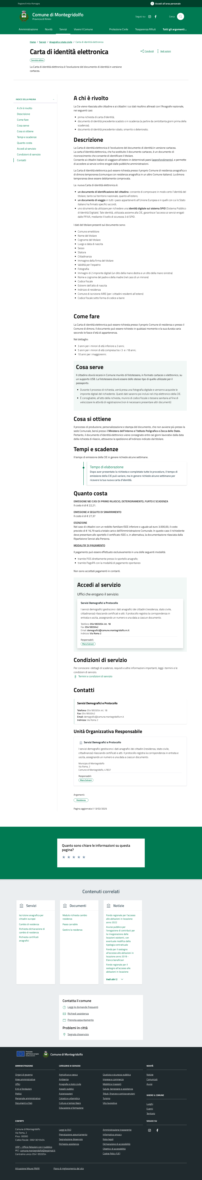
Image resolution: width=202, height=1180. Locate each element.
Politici (18, 1093)
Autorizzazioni (66, 1093)
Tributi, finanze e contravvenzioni (119, 1093)
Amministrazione (28, 29)
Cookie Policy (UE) (111, 1153)
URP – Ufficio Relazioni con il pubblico (33, 1147)
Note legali (108, 1139)
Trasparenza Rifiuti (145, 29)
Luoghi (150, 1104)
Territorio (151, 1113)
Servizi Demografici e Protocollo (99, 603)
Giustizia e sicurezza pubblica (117, 1074)
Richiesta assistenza (69, 1144)
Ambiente (64, 1079)
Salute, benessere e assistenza (118, 1089)
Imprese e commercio (113, 1079)
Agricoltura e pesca (68, 1074)
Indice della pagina (26, 99)
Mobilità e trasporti (112, 1084)
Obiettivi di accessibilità (114, 1148)
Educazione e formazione (71, 1108)
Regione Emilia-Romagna (29, 3)
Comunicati (152, 1079)
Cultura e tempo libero (70, 1103)
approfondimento (162, 160)
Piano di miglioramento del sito (69, 1168)
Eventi (150, 1108)
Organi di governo (24, 1074)
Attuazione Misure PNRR (27, 1168)
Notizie (150, 1074)
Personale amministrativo (27, 1098)
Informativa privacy (112, 1134)
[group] (35, 944)
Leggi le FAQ (65, 1130)
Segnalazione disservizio (71, 1139)
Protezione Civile (118, 29)
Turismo (106, 1098)
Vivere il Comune (83, 29)
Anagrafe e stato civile (70, 1084)
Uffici (17, 1084)
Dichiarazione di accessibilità (116, 1144)
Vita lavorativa (110, 1103)
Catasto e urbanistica (69, 1098)
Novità (48, 29)
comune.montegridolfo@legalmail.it (37, 1150)
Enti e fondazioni (23, 1089)
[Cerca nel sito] (180, 16)
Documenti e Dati (23, 1103)
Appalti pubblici (66, 1089)
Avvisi (149, 1084)
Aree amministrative (25, 1079)
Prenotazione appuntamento (73, 1134)
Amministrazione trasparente (117, 1130)
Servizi (63, 29)
